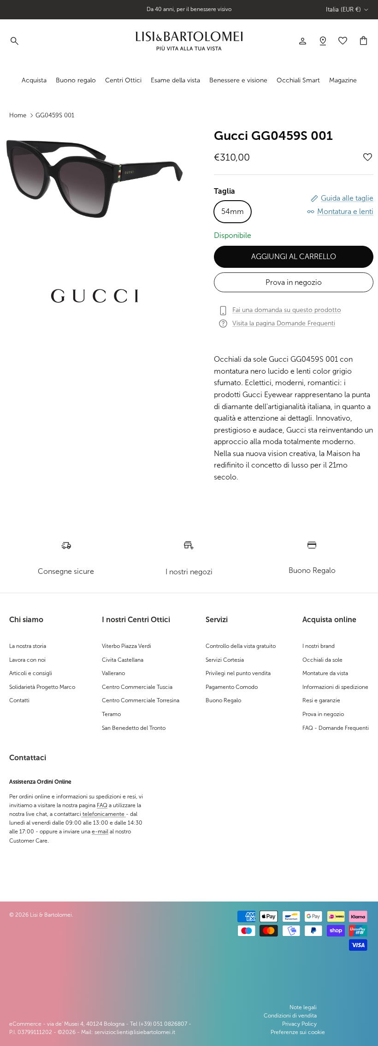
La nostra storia (27, 646)
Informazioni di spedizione (335, 687)
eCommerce (25, 1024)
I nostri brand (318, 646)
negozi (206, 13)
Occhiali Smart (298, 80)
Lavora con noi (27, 660)
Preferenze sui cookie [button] (298, 1032)
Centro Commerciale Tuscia (137, 687)
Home (17, 115)
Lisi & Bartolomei (51, 915)
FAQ (102, 805)
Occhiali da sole (322, 660)
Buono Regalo (223, 700)
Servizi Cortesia (225, 660)
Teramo (111, 714)
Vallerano (113, 673)
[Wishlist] (322, 40)
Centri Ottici (123, 80)
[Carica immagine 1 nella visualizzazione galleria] (94, 179)
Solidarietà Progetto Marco (42, 687)
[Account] (302, 40)
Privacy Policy (299, 1024)
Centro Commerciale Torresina (140, 700)
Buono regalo (76, 80)
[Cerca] (13, 41)
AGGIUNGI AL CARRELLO (293, 256)
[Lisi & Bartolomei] (189, 41)
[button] (367, 157)
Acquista (34, 80)
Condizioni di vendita (290, 1015)
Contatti (19, 700)
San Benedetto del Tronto (133, 728)
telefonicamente (103, 814)
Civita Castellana (122, 660)
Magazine (343, 80)
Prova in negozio (294, 282)
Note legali (303, 1007)
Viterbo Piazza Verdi (126, 646)
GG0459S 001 (54, 115)
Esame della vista (175, 80)
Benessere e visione (238, 80)
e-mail (100, 831)
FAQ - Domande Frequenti (335, 728)
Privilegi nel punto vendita (238, 673)
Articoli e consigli (30, 673)
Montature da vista (325, 673)
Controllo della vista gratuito (241, 646)
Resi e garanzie (321, 700)
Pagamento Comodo (232, 687)
